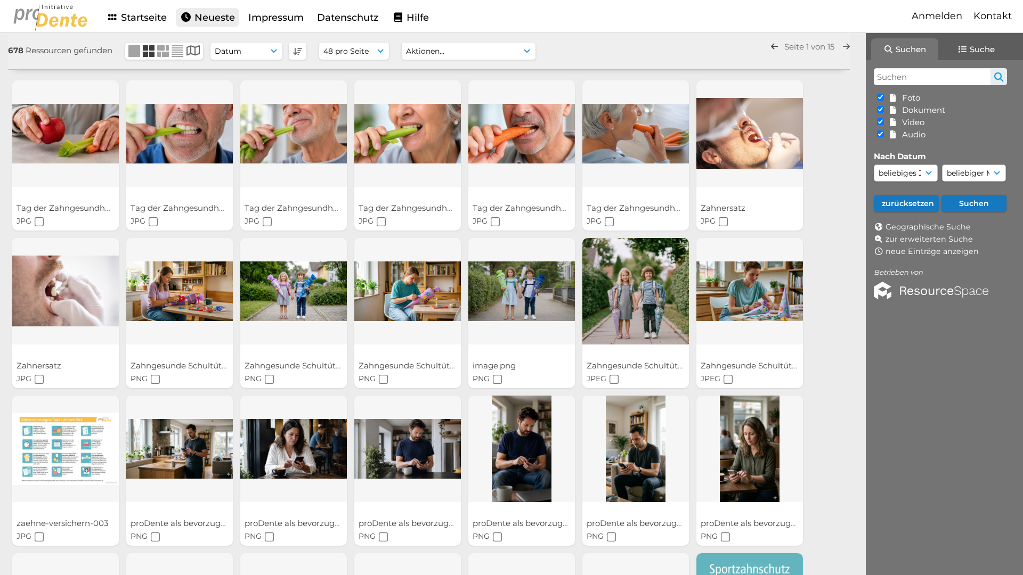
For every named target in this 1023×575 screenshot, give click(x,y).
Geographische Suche (928, 227)
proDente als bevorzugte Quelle (195, 523)
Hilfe (416, 17)
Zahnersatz (724, 208)
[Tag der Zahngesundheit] (65, 133)
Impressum (276, 17)
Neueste (213, 17)
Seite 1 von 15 (810, 47)
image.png (495, 365)
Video (911, 122)
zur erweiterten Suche (929, 239)
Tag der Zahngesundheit (67, 208)
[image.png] (521, 291)
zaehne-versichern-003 (63, 523)
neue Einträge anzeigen (932, 251)
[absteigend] (297, 51)
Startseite (142, 17)
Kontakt (992, 16)
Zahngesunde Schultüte (180, 365)
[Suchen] (998, 76)
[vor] (846, 47)
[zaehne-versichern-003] (65, 449)
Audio (911, 134)
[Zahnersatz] (749, 133)
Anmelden (937, 16)
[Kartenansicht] (193, 52)
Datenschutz (347, 17)
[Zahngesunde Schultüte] (179, 291)
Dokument (921, 110)
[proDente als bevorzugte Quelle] (179, 449)
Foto (909, 98)
